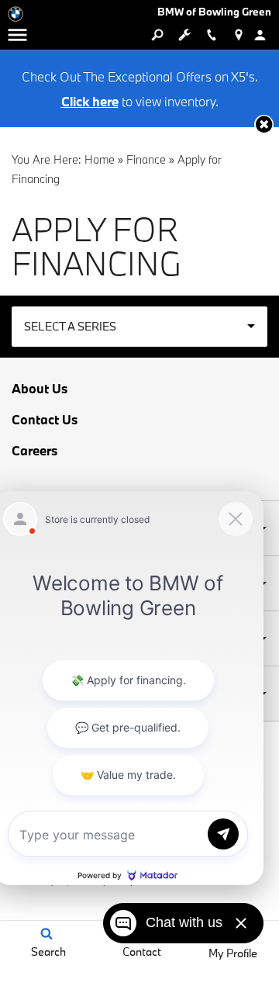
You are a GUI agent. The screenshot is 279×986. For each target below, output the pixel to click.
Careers (34, 450)
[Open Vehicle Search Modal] (156, 34)
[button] (264, 124)
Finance (146, 159)
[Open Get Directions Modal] (238, 34)
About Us (39, 388)
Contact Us (45, 419)
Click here (90, 101)
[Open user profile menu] (265, 34)
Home (99, 159)
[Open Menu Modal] (17, 34)
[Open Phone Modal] (211, 34)
